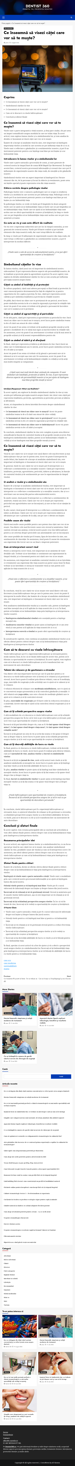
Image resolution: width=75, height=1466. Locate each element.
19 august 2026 (18, 1347)
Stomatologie (8, 1435)
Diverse (7, 1267)
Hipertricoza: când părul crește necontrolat (20, 1242)
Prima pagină (6, 23)
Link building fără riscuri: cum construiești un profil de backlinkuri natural (32, 1181)
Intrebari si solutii (11, 1278)
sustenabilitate (10, 966)
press (7, 43)
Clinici (6, 1263)
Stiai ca (6, 1297)
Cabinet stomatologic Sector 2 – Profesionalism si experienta (27, 1193)
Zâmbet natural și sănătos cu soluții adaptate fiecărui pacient (27, 1206)
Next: (55, 977)
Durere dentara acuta (12, 1224)
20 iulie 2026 (50, 1382)
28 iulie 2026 (17, 1384)
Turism (6, 1305)
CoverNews (45, 1463)
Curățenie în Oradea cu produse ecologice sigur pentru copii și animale (30, 1199)
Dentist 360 (37, 6)
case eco (7, 960)
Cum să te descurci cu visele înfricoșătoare (24, 113)
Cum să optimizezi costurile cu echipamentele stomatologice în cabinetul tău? (33, 1136)
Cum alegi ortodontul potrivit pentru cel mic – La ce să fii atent (27, 1212)
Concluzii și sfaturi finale (16, 117)
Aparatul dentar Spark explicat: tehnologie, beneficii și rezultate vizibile (53, 1020)
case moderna (10, 963)
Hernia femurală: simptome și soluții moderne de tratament (18, 1019)
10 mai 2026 (14, 1061)
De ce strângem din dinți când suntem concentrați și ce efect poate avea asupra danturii (36, 1091)
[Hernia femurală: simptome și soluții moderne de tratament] (19, 1004)
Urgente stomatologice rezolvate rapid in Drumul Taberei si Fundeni (30, 1230)
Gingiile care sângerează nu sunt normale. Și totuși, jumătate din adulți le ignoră (34, 1118)
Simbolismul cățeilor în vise (18, 105)
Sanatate (7, 1290)
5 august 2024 (15, 43)
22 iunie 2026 (17, 1419)
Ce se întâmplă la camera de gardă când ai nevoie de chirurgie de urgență (19, 1057)
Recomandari (9, 28)
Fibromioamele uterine (12, 1236)
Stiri (5, 1301)
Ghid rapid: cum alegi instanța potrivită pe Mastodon (23, 1151)
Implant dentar (9, 1275)
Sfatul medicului (10, 1294)
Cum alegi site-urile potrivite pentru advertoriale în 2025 (25, 1157)
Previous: (20, 978)
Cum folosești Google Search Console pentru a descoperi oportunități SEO (31, 1169)
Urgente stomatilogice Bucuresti (16, 1218)
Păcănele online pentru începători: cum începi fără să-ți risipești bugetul (31, 1187)
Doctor (5, 1432)
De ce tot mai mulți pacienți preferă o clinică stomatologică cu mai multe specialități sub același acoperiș (37, 1104)
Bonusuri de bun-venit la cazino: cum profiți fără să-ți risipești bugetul (30, 1175)
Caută (5, 1069)
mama (6, 969)
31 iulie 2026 (14, 1023)
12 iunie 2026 (50, 1026)
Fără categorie (9, 1271)
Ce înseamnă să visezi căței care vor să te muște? (27, 102)
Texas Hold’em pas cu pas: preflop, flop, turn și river (23, 1163)
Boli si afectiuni (10, 1260)
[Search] (71, 17)
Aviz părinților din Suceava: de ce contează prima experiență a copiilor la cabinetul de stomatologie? (36, 1143)
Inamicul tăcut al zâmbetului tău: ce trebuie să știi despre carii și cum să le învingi (34, 1112)
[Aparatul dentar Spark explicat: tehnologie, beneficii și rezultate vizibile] (55, 1004)
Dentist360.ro (10, 1447)
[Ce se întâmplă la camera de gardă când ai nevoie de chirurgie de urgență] (19, 1042)
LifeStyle (7, 1282)
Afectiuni (7, 1256)
